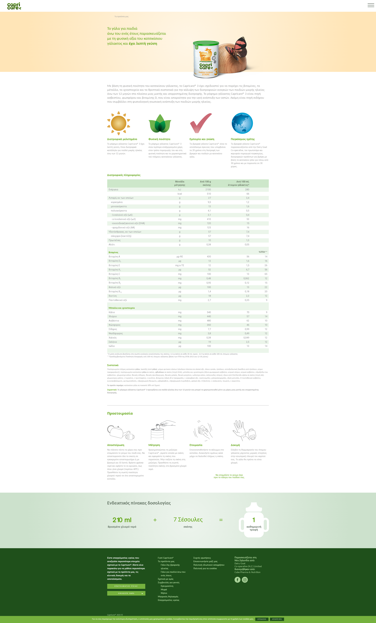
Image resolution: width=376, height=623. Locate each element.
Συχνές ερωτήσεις (202, 558)
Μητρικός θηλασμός (168, 597)
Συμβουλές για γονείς (168, 582)
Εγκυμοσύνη (167, 586)
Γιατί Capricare (166, 558)
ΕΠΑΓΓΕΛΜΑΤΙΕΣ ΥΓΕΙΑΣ (126, 586)
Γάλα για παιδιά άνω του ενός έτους (173, 574)
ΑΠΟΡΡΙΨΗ (277, 619)
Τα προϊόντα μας (166, 561)
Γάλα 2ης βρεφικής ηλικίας (170, 567)
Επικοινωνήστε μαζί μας (205, 561)
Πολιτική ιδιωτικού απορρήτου (208, 565)
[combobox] (126, 593)
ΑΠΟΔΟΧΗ (261, 619)
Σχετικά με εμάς (165, 579)
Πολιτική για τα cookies (205, 568)
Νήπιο (164, 593)
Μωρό (164, 590)
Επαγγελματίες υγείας (168, 600)
